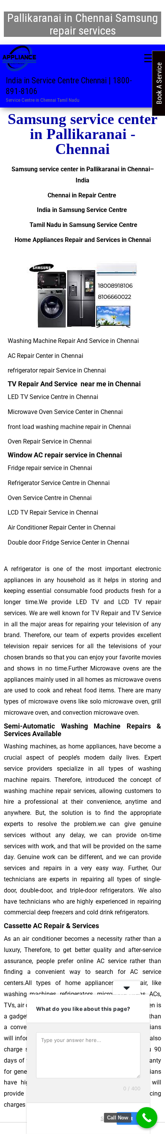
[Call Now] (146, 1117)
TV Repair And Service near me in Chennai (74, 384)
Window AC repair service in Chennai (65, 455)
